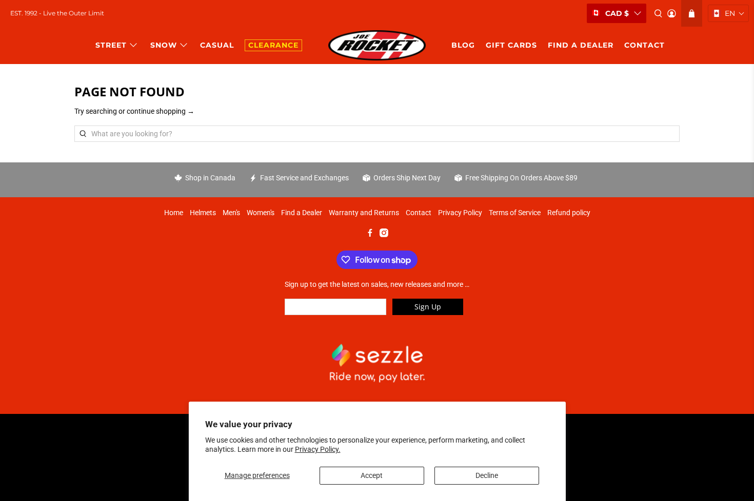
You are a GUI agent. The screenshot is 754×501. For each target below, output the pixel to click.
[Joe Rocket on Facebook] (370, 235)
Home (173, 212)
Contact (418, 212)
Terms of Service (515, 212)
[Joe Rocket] (377, 45)
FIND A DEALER (580, 45)
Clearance (273, 45)
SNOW (163, 45)
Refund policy (568, 212)
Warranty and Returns (364, 212)
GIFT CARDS (511, 45)
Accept (372, 475)
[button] (728, 13)
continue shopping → (160, 111)
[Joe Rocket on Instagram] (384, 235)
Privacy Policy (460, 212)
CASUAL (217, 45)
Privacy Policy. (318, 449)
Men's (231, 212)
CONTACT (644, 45)
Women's (260, 212)
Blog (463, 45)
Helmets (203, 212)
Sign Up (427, 306)
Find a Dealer (301, 212)
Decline (486, 475)
